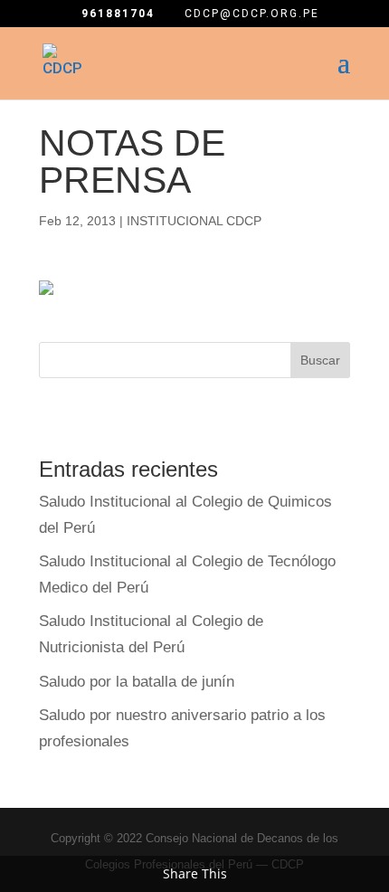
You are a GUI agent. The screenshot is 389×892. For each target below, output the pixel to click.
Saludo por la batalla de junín (136, 681)
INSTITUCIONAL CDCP (194, 221)
